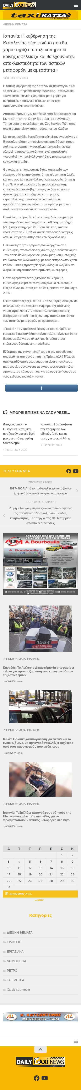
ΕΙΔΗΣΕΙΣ (33, 658)
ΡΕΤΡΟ (12, 970)
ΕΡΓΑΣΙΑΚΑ (15, 951)
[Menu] (76, 5)
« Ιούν (39, 900)
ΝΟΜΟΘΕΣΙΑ (16, 961)
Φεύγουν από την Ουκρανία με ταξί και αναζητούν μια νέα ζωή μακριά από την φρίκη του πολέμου (18, 434)
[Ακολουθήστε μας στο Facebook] (68, 471)
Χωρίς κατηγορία (18, 989)
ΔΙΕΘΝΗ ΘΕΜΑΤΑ (15, 24)
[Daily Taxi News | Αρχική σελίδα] (25, 5)
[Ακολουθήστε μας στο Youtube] (75, 471)
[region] (40, 15)
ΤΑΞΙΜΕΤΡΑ (15, 980)
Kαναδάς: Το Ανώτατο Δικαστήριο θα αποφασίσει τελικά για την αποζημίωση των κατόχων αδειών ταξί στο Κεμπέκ (38, 671)
